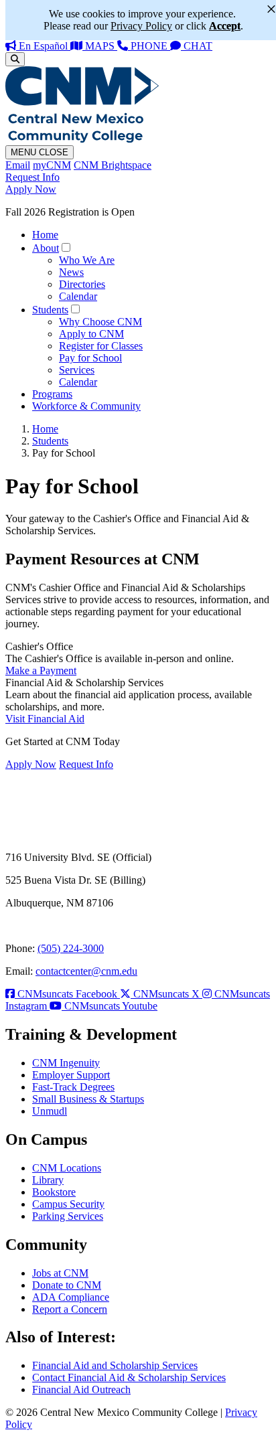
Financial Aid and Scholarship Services (115, 1365)
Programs (52, 394)
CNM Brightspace (112, 165)
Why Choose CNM (100, 321)
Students (50, 309)
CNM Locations (66, 1168)
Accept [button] (224, 25)
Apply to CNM (91, 333)
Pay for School (90, 358)
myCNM (52, 165)
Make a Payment (40, 670)
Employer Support (71, 1075)
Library (48, 1180)
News (71, 272)
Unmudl (49, 1111)
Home (45, 234)
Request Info (32, 177)
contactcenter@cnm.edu (86, 971)
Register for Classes (101, 345)
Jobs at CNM (60, 1273)
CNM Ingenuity (66, 1062)
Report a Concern (69, 1309)
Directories (82, 284)
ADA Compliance (70, 1297)
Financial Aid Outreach (81, 1389)
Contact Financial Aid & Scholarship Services (129, 1377)
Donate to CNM (66, 1285)
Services (76, 370)
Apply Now (30, 189)
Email (17, 165)
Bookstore (54, 1192)
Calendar (78, 296)
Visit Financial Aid (44, 718)
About (45, 248)
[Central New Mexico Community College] (82, 139)
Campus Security (68, 1204)
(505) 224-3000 (71, 948)
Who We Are (87, 260)
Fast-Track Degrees (73, 1087)
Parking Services (67, 1216)
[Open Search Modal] (15, 59)
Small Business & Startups (88, 1099)
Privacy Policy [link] (141, 25)
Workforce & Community (86, 406)
